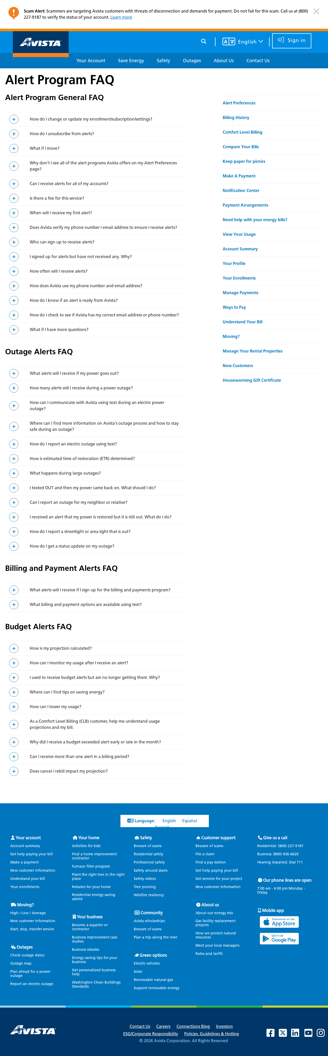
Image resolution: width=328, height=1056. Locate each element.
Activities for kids (86, 846)
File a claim (205, 854)
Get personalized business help (94, 972)
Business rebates (85, 949)
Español (189, 820)
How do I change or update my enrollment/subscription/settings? (91, 119)
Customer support (218, 837)
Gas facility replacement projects (215, 923)
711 (300, 862)
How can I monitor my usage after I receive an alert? (79, 662)
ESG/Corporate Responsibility (150, 1033)
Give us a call (275, 837)
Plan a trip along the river (155, 937)
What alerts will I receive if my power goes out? (74, 373)
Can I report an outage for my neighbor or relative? (78, 502)
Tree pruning (145, 887)
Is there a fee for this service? (57, 198)
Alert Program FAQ (59, 79)
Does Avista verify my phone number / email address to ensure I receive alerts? (103, 227)
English (169, 820)
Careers (163, 1026)
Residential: (280, 846)
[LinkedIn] (297, 1034)
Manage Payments (240, 292)
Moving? (231, 336)
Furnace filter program (91, 866)
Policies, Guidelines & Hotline (211, 1033)
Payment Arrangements (245, 205)
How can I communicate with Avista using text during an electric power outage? (97, 405)
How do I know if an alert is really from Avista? (74, 300)
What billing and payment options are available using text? (86, 604)
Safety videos (145, 879)
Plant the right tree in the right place (98, 876)
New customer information (32, 870)
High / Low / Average (28, 913)
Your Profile (234, 263)
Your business (89, 916)
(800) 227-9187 (290, 846)
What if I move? (44, 148)
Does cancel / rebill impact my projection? (69, 771)
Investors (224, 1026)
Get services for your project (219, 879)
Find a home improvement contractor (94, 856)
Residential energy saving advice (93, 897)
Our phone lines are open (287, 880)
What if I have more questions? (59, 329)
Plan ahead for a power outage (30, 973)
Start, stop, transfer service (32, 929)
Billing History (236, 117)
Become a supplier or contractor (90, 927)
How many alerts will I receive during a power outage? (81, 388)
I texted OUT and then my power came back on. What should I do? (93, 487)
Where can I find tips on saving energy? (67, 692)
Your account (28, 837)
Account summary (25, 846)
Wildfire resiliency (149, 895)
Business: (278, 854)
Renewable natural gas (153, 980)
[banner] (164, 15)
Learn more (121, 17)
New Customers (238, 365)
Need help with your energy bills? (255, 219)
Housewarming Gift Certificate (252, 380)
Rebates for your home (91, 887)
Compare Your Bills (241, 146)
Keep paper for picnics (244, 161)
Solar (138, 971)
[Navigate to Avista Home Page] (41, 52)
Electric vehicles (147, 963)
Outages (25, 947)
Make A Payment (239, 176)
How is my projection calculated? (61, 648)
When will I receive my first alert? (61, 212)
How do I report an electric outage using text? (73, 444)
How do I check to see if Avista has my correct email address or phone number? (104, 315)
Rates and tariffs (209, 954)
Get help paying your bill (31, 854)
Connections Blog (193, 1026)
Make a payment (24, 862)
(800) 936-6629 (285, 854)
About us (210, 904)
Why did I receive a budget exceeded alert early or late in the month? (95, 742)
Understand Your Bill (242, 321)
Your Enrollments (239, 278)
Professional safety (149, 862)
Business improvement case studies (94, 939)
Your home (88, 837)
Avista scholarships (149, 921)
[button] (316, 13)
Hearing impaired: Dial (280, 862)
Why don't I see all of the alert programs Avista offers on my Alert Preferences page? (103, 166)
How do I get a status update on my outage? (72, 546)
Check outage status (27, 955)
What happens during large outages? (65, 473)
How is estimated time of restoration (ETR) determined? (82, 458)
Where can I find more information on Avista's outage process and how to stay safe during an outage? (104, 426)
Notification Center (241, 190)
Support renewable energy (156, 988)
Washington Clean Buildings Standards (96, 984)
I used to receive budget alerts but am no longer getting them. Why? (95, 677)
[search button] (203, 40)
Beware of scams (147, 846)
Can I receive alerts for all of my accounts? (69, 183)
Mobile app (273, 910)
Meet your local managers (217, 945)
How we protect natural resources (216, 935)
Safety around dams (150, 870)
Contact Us (140, 1026)
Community (152, 912)
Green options (153, 955)
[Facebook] (273, 1034)
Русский (162, 827)
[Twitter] (285, 1034)
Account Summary (240, 249)
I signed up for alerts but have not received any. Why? (81, 256)
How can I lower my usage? (55, 706)
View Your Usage (239, 234)
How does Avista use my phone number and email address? (86, 285)
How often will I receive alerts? (58, 271)
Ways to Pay (234, 307)
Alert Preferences (239, 103)
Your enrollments (24, 887)
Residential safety (148, 854)
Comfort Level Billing (242, 132)
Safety (146, 837)
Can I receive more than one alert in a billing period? (79, 756)
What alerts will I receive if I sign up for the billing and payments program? (100, 590)
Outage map (21, 963)
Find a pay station (211, 862)
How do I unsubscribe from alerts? (62, 133)
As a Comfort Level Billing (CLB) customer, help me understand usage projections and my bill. (95, 724)
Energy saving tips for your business (94, 960)
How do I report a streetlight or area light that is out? (80, 531)
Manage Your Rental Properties (253, 351)
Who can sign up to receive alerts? (62, 242)
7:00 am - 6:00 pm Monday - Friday (281, 891)
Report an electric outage (31, 984)
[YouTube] (311, 1034)
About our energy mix (214, 913)
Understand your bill (27, 879)
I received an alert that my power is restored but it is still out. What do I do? (100, 517)
